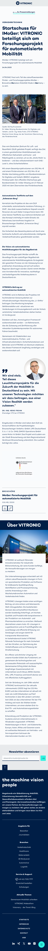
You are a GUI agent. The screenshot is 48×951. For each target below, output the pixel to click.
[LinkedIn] (13, 943)
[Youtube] (29, 943)
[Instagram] (34, 943)
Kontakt (24, 933)
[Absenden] (43, 758)
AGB (24, 938)
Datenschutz (24, 929)
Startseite (24, 920)
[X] (24, 943)
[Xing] (18, 943)
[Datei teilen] (10, 508)
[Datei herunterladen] (4, 508)
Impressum (24, 924)
